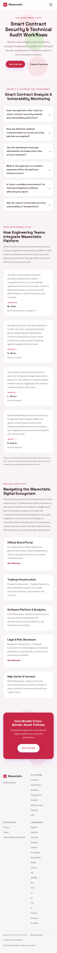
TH (32, 902)
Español (34, 842)
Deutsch (34, 832)
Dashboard (36, 784)
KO (32, 882)
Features (35, 779)
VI (31, 908)
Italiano (34, 847)
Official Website (36, 935)
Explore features (39, 64)
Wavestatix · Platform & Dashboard (29, 614)
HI (32, 892)
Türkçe (34, 867)
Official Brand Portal (20, 542)
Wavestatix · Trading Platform (32, 584)
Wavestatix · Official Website (26, 547)
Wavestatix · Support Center (27, 681)
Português (35, 852)
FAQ (32, 815)
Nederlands (36, 857)
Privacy (6, 827)
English (34, 827)
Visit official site (13, 563)
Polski (33, 862)
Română (34, 923)
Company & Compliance (13, 939)
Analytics (35, 790)
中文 (33, 887)
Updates (34, 810)
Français (34, 837)
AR (32, 872)
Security (34, 800)
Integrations (36, 795)
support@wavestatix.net (14, 837)
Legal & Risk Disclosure (21, 639)
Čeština (34, 913)
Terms (6, 832)
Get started (15, 64)
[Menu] (51, 4)
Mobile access (37, 805)
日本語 (34, 877)
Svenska (34, 918)
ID (32, 897)
